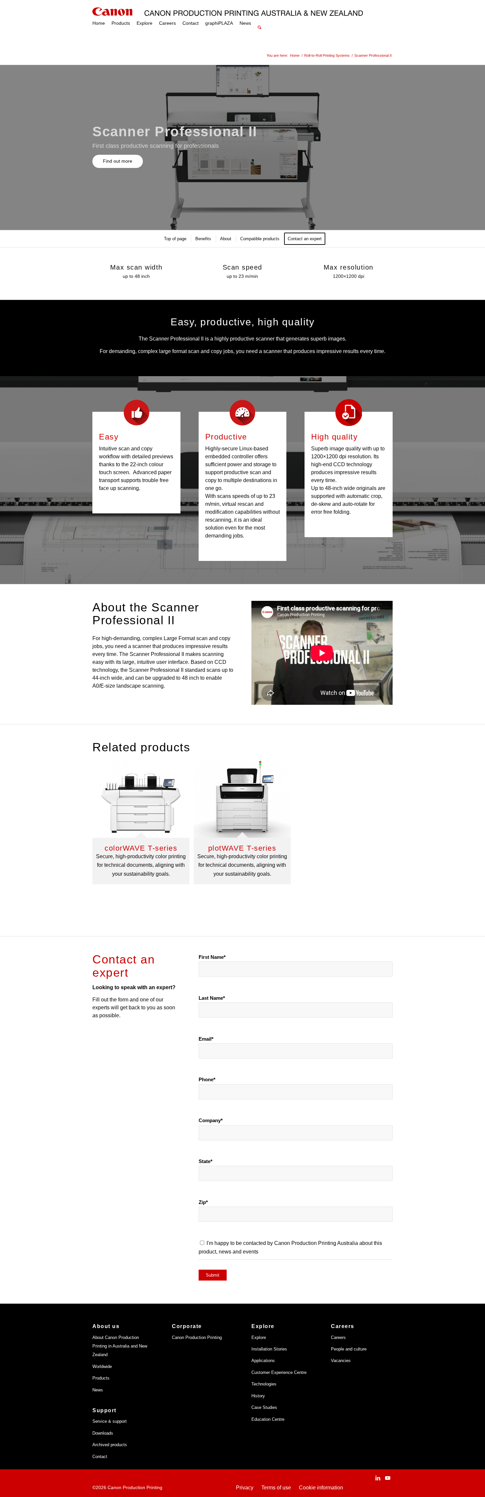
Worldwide (102, 1366)
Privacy (244, 1487)
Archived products (109, 1444)
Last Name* (212, 998)
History (258, 1395)
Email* (206, 1039)
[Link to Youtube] (388, 1478)
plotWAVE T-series (242, 848)
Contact (99, 1456)
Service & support (109, 1421)
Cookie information (321, 1487)
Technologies (263, 1384)
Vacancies (341, 1360)
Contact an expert (123, 966)
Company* (211, 1120)
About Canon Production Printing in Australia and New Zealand (119, 1346)
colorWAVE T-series (141, 848)
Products (101, 1378)
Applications (263, 1360)
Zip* (203, 1202)
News (97, 1389)
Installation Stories (269, 1349)
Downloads (102, 1433)
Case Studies (264, 1407)
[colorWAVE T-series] (140, 798)
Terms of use (276, 1487)
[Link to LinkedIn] (378, 1478)
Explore (258, 1337)
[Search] (259, 20)
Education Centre (267, 1419)
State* (205, 1161)
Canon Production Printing (197, 1337)
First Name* (212, 957)
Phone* (207, 1079)
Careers (338, 1337)
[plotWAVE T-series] (242, 798)
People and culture (349, 1349)
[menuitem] (98, 23)
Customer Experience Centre (279, 1372)
